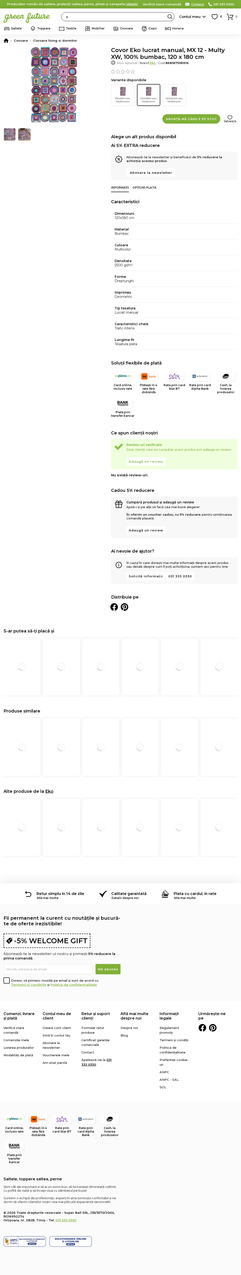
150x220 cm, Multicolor (174, 100)
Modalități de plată (18, 1055)
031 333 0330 (223, 4)
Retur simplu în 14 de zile (60, 893)
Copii (153, 28)
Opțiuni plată (144, 187)
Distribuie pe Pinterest (124, 607)
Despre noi (129, 1028)
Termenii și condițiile (28, 985)
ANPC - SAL (169, 1079)
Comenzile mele (16, 1040)
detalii (132, 4)
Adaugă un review (146, 461)
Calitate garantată (129, 893)
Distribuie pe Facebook (114, 607)
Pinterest (213, 1028)
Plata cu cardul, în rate (195, 893)
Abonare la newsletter (151, 172)
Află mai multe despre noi (134, 1016)
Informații (120, 187)
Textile (71, 28)
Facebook (202, 1028)
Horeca (178, 28)
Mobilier (98, 28)
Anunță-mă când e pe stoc (191, 119)
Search (170, 16)
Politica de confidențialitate (74, 985)
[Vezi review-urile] (174, 71)
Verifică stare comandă (162, 4)
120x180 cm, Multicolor (148, 100)
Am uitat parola (55, 1063)
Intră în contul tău (56, 1035)
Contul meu (190, 16)
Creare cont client (57, 1028)
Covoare (126, 28)
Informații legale (169, 1016)
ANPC (164, 1072)
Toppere (43, 28)
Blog (124, 1035)
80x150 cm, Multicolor (122, 100)
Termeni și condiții (174, 1040)
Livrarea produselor (19, 1047)
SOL (163, 1087)
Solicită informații (146, 576)
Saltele (16, 28)
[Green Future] (6, 40)
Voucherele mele (56, 1055)
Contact (197, 4)
